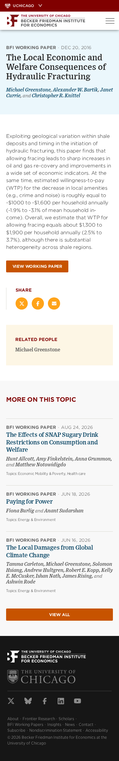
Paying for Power (29, 502)
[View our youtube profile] (77, 701)
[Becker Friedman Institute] (50, 21)
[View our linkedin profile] (61, 701)
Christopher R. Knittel (56, 95)
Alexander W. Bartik (75, 90)
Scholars (66, 718)
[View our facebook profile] (44, 701)
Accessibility (96, 730)
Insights (54, 724)
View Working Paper (37, 266)
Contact (86, 724)
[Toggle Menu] (110, 21)
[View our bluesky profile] (28, 701)
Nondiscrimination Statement (55, 730)
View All (59, 614)
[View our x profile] (11, 701)
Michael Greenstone (28, 90)
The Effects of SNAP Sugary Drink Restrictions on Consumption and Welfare (52, 442)
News (70, 724)
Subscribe (16, 730)
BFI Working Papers (25, 724)
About (13, 718)
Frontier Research (39, 718)
